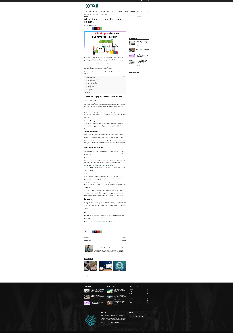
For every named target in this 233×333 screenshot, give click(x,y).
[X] (145, 1)
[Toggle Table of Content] (123, 77)
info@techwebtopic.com (110, 325)
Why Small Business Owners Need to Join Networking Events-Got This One (120, 296)
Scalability (90, 89)
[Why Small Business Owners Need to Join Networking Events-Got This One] (110, 297)
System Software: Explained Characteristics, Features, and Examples (119, 290)
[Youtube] (148, 1)
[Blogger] (130, 316)
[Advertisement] (139, 24)
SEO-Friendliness (91, 87)
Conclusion (88, 90)
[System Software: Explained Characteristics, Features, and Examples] (110, 291)
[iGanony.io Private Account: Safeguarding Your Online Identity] (119, 266)
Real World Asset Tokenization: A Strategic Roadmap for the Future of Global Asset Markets (142, 43)
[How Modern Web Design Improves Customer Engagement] (90, 266)
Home (85, 14)
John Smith (89, 25)
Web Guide (89, 14)
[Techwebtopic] (94, 6)
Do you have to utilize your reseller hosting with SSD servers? (102, 221)
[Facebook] (141, 1)
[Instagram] (143, 1)
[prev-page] (85, 276)
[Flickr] (136, 316)
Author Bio (88, 92)
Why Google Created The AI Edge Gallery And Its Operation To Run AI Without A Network (142, 55)
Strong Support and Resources (94, 85)
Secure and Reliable (91, 80)
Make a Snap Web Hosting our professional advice (100, 111)
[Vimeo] (146, 1)
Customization (91, 86)
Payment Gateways (92, 82)
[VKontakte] (142, 316)
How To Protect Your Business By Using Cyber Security (101, 165)
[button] (147, 11)
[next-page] (87, 276)
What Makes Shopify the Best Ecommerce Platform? (97, 79)
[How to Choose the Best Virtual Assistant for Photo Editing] (110, 303)
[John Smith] (85, 25)
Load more (139, 67)
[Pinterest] (98, 28)
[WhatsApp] (101, 28)
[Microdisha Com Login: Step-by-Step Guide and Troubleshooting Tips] (105, 266)
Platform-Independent (93, 83)
